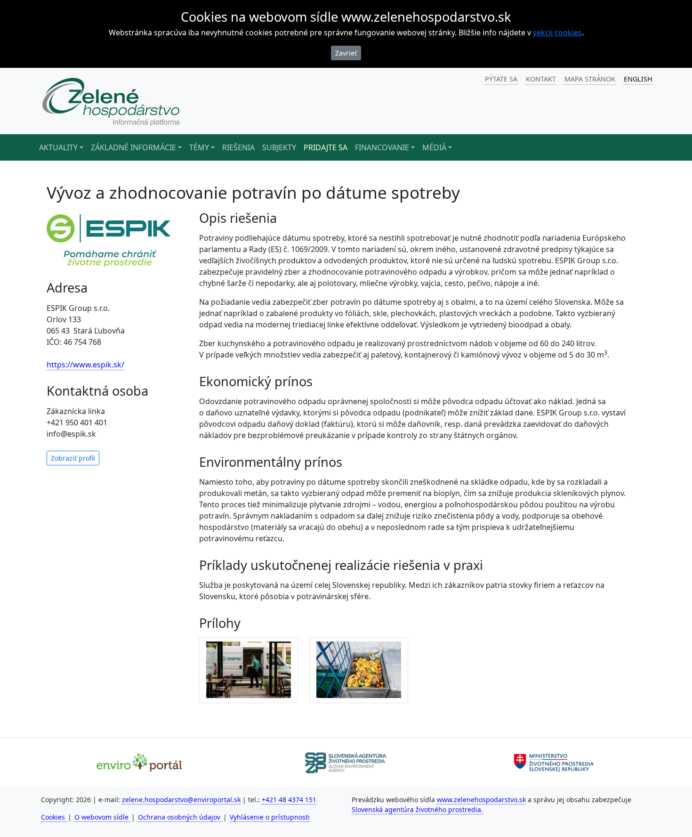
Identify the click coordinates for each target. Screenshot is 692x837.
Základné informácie (133, 147)
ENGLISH (638, 78)
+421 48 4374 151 (289, 799)
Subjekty (279, 147)
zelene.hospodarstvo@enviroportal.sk (181, 799)
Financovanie (382, 147)
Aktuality (58, 147)
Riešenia (238, 147)
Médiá (434, 147)
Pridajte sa (325, 147)
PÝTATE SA (501, 78)
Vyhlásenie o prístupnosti (270, 817)
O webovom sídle (102, 817)
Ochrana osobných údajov (180, 817)
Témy (199, 147)
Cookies (54, 817)
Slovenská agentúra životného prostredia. (417, 809)
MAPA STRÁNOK (589, 78)
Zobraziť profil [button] (73, 458)
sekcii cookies (557, 32)
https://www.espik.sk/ (85, 364)
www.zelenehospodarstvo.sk (481, 799)
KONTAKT (541, 78)
